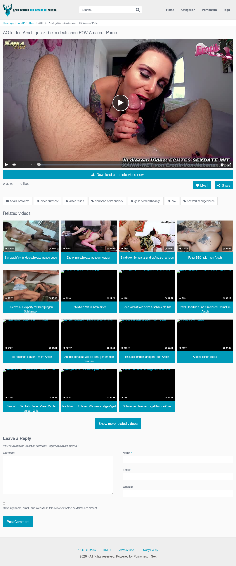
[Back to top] (226, 554)
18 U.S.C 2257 (87, 550)
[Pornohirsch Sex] (30, 10)
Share (225, 185)
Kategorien (188, 10)
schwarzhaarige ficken (201, 201)
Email (127, 470)
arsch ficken (76, 201)
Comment (9, 453)
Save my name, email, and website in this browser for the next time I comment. (50, 508)
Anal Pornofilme (26, 23)
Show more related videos (118, 423)
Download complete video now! (120, 174)
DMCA (107, 550)
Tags (226, 10)
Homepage (8, 23)
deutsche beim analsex (108, 201)
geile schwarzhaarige (147, 201)
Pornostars (209, 10)
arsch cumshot (49, 201)
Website (128, 486)
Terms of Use (126, 550)
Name (127, 453)
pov (173, 201)
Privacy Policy (149, 550)
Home (170, 10)
